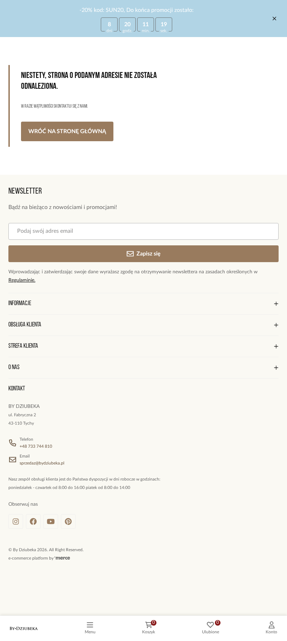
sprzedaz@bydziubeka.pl (42, 463)
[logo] (24, 628)
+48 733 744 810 (36, 446)
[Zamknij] (274, 18)
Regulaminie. (21, 280)
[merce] (62, 558)
